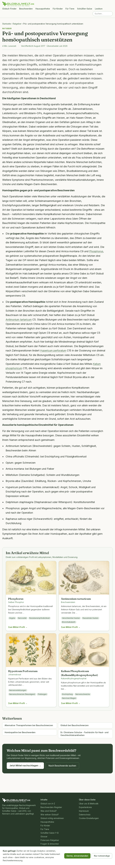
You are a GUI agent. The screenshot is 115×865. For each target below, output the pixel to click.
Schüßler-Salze (84, 8)
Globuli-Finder (9, 8)
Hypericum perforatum (53, 350)
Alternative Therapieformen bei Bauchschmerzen (29, 725)
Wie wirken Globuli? (50, 814)
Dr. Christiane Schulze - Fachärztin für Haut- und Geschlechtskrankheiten (84, 733)
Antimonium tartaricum (19, 319)
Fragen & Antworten (50, 844)
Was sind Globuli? (49, 811)
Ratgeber (17, 24)
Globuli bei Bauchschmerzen (74, 725)
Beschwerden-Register (51, 807)
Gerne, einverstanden (77, 856)
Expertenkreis (85, 807)
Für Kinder (58, 8)
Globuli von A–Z (48, 803)
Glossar (44, 836)
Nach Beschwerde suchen (62, 765)
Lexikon (99, 8)
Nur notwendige (102, 856)
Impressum (84, 811)
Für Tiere (69, 8)
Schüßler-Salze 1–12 (50, 833)
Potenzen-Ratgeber (50, 840)
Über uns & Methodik (88, 803)
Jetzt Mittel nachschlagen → (25, 765)
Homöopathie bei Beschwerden (20, 732)
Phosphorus (96, 251)
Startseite (6, 24)
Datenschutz (84, 814)
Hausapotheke (42, 8)
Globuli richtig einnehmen (52, 818)
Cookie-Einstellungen (89, 818)
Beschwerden (26, 8)
